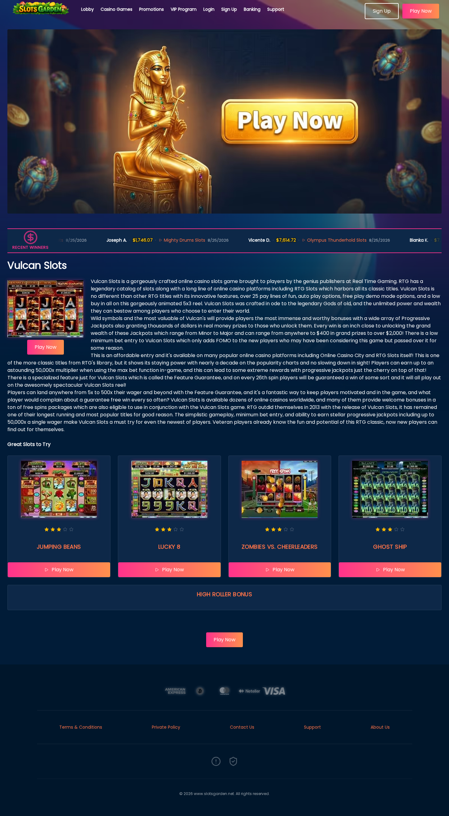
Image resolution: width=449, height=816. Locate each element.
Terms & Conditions (80, 727)
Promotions (151, 9)
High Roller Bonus (224, 594)
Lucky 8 (169, 547)
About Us (380, 727)
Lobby (87, 9)
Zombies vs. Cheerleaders (280, 547)
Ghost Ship (390, 547)
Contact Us (242, 727)
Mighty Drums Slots (160, 240)
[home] (41, 17)
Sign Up (229, 9)
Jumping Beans (59, 547)
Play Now (421, 11)
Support (275, 9)
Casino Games (116, 9)
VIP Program (184, 9)
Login (208, 9)
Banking (252, 9)
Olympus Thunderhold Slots (312, 240)
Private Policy (166, 727)
